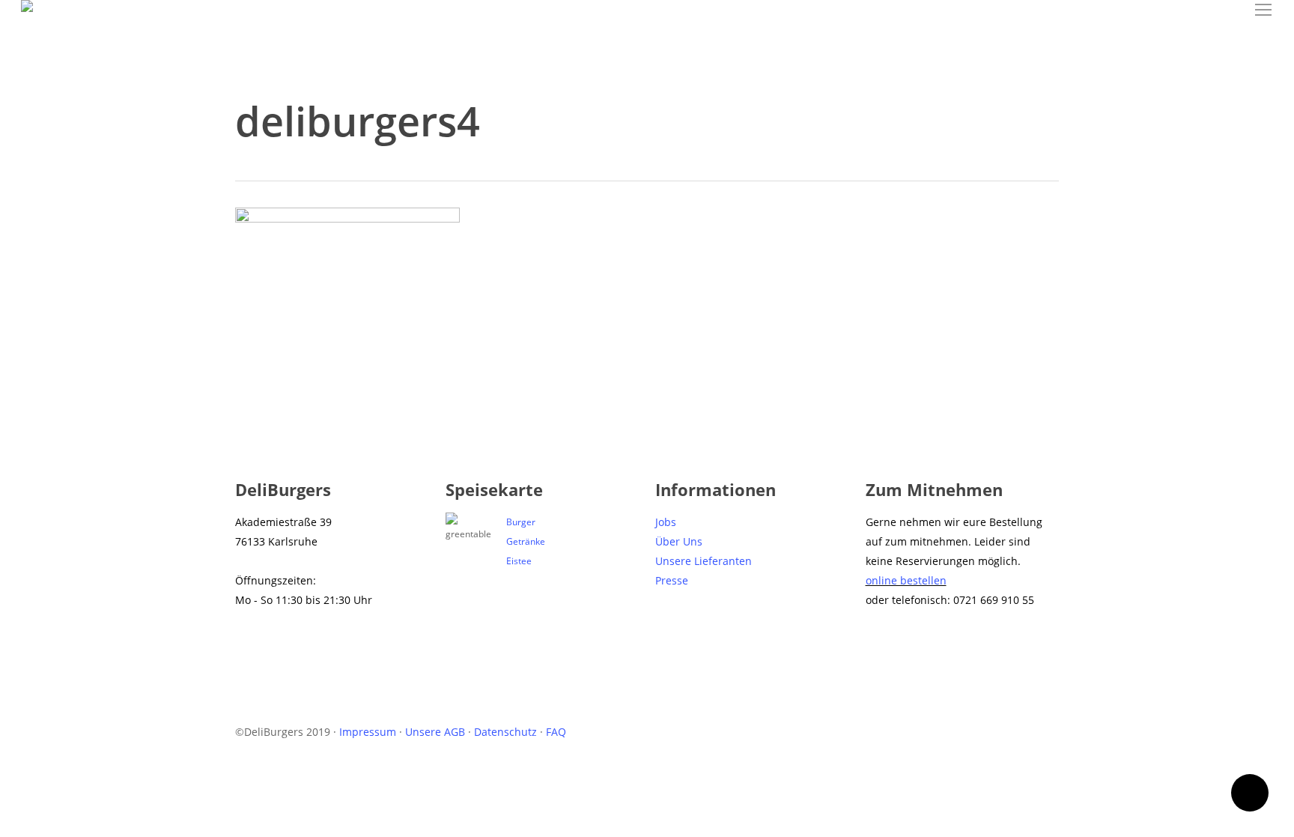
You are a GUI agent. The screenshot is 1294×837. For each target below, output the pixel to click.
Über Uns (678, 541)
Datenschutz (505, 732)
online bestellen (906, 580)
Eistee (519, 561)
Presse (671, 580)
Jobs (665, 522)
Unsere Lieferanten (703, 561)
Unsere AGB (435, 732)
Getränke (525, 541)
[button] (1264, 10)
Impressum (367, 732)
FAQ (556, 732)
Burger (520, 522)
